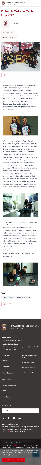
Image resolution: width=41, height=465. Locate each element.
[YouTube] (14, 418)
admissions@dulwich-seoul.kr (12, 340)
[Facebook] (8, 418)
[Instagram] (3, 418)
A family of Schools (28, 363)
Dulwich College (27, 372)
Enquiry (4, 360)
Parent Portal (6, 397)
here (7, 432)
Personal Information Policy (9, 388)
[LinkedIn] (19, 418)
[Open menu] (37, 3)
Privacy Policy (6, 379)
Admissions (6, 367)
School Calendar (7, 373)
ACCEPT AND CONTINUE (13, 460)
